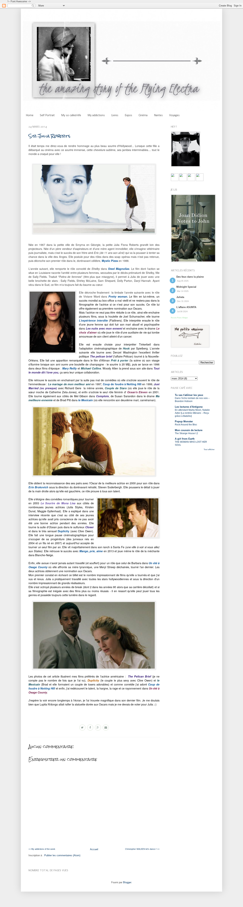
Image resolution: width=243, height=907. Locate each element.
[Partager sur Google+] (98, 727)
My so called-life (71, 115)
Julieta (180, 297)
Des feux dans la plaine (190, 276)
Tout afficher (209, 449)
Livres (114, 115)
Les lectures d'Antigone (189, 406)
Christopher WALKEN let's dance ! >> (142, 849)
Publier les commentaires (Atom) (62, 855)
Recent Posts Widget (179, 318)
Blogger (127, 882)
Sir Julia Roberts (49, 135)
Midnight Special (186, 286)
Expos (128, 115)
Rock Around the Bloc (186, 424)
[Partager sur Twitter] (82, 727)
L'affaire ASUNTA (186, 307)
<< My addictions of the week (41, 849)
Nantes (158, 115)
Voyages (174, 115)
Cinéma (143, 115)
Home (29, 115)
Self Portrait (47, 115)
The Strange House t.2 (186, 433)
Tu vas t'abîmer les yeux (189, 395)
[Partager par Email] (106, 727)
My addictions (96, 115)
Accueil (94, 849)
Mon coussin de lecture (188, 430)
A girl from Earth (185, 438)
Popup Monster (184, 421)
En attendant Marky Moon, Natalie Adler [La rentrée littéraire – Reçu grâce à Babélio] (192, 413)
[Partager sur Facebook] (90, 727)
